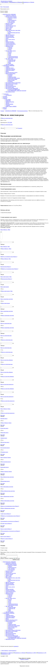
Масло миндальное (5, 286)
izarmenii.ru (16, 646)
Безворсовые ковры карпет (14, 78)
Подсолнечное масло (5, 447)
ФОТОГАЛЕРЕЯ (9, 104)
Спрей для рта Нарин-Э (6, 513)
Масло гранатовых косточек (7, 299)
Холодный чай (11, 22)
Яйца (9, 33)
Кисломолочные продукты (14, 32)
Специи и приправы (10, 42)
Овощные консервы (10, 37)
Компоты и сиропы (12, 17)
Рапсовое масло (4, 418)
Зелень (9, 55)
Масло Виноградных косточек (7, 476)
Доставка (5, 96)
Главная (2, 110)
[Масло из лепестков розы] (7, 118)
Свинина (10, 48)
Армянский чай (11, 61)
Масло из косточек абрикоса (7, 360)
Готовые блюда (9, 24)
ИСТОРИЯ (8, 99)
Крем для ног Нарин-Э (5, 536)
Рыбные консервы (10, 41)
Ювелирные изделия (10, 91)
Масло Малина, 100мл (5, 229)
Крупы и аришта (9, 26)
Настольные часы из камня (11, 83)
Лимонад (10, 18)
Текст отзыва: (3, 557)
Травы (9, 63)
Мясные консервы (10, 36)
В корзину (20, 128)
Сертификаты (9, 95)
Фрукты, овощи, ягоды (11, 50)
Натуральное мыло (10, 87)
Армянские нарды (10, 67)
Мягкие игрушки (9, 84)
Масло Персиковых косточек (7, 486)
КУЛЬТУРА (8, 100)
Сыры (9, 31)
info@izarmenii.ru (12, 650)
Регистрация (6, 6)
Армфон (7, 66)
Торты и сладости (9, 45)
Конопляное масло (5, 467)
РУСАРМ (10, 122)
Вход (2, 6)
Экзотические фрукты (13, 56)
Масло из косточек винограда (7, 384)
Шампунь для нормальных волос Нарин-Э (10, 506)
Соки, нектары (11, 21)
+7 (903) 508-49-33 (4, 2)
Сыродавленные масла (11, 44)
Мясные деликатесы (10, 34)
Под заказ (3, 415)
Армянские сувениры (10, 69)
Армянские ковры (12, 77)
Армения (5, 98)
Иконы (7, 71)
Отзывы (5, 108)
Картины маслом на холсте (11, 72)
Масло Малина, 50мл (5, 246)
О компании (5, 93)
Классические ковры (12, 79)
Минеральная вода (12, 20)
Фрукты (10, 51)
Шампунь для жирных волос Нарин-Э (9, 256)
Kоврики (10, 75)
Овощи (9, 53)
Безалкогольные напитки (11, 16)
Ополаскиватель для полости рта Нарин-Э (10, 521)
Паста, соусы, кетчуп (10, 39)
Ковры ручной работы (10, 73)
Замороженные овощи (13, 57)
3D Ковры (10, 74)
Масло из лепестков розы (6, 323)
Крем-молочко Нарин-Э (6, 266)
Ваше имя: (3, 554)
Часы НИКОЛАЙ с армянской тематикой (17, 90)
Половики (10, 81)
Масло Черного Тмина (5, 408)
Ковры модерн (11, 80)
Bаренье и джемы (9, 23)
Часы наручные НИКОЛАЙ (12, 88)
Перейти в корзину (24, 659)
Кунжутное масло (4, 428)
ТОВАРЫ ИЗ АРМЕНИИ (8, 65)
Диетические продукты (11, 25)
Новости (5, 107)
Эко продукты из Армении (6, 1)
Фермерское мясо (9, 46)
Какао (9, 62)
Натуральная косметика (11, 86)
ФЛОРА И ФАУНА (10, 101)
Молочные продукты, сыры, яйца (13, 30)
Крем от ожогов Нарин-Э (6, 528)
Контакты (5, 97)
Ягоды (9, 54)
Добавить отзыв (16, 559)
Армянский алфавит (10, 70)
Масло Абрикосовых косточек (7, 496)
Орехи (7, 38)
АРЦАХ (7, 103)
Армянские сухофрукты (11, 15)
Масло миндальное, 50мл (6, 276)
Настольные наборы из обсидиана (13, 82)
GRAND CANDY (9, 64)
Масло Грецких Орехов (6, 457)
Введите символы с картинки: (7, 558)
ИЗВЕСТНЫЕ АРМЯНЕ (11, 106)
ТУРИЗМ (8, 105)
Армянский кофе (12, 59)
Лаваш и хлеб (9, 28)
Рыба (7, 40)
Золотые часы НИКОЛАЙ (14, 89)
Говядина (10, 47)
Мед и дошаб (8, 29)
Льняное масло (4, 438)
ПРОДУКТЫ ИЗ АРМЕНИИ (9, 14)
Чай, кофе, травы (9, 58)
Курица (9, 49)
